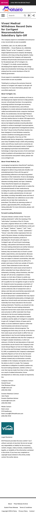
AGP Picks (4, 2)
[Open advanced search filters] (29, 15)
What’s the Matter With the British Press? (16, 2)
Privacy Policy (23, 511)
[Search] (25, 15)
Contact (31, 511)
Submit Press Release (11, 507)
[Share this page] (33, 15)
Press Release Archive (21, 504)
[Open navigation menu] (3, 15)
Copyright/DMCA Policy (9, 511)
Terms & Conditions (26, 507)
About (10, 504)
